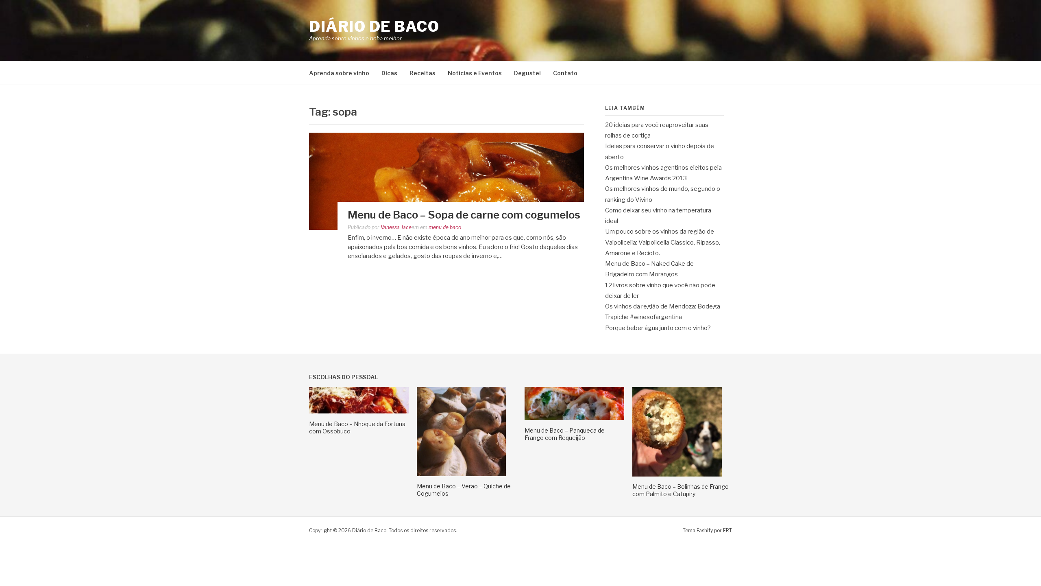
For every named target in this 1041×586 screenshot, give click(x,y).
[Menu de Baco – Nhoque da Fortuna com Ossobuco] (359, 411)
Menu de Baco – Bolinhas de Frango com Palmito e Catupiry (680, 490)
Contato (565, 73)
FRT (727, 530)
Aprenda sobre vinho (339, 73)
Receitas (422, 73)
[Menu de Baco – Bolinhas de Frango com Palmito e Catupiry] (677, 474)
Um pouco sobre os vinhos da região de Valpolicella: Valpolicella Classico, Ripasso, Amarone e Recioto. (662, 242)
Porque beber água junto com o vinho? (658, 328)
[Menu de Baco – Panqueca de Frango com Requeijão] (574, 418)
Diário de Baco (374, 26)
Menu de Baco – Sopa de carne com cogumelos (464, 214)
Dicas (389, 73)
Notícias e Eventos (475, 73)
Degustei (527, 73)
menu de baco (445, 227)
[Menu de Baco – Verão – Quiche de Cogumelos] (461, 474)
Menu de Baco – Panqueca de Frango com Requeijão (565, 434)
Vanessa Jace (396, 227)
